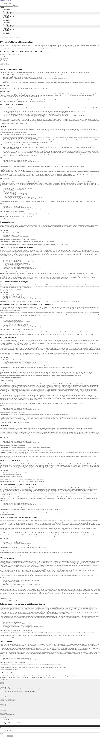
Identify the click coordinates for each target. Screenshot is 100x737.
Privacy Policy (3, 717)
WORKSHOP (6, 9)
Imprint (1, 715)
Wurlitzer (2, 683)
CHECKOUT (10, 736)
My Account (6, 719)
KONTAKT (6, 19)
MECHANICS (9, 13)
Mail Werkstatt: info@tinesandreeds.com (8, 700)
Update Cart (3, 736)
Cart (4, 723)
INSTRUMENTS (7, 17)
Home (1, 37)
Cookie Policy (31, 691)
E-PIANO (5, 11)
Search (15, 5)
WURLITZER (6, 15)
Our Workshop (3, 710)
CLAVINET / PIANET (8, 16)
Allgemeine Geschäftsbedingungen (7, 714)
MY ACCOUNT (7, 3)
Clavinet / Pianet (3, 684)
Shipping (2, 711)
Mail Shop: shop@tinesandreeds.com (7, 699)
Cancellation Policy (4, 713)
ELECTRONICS (10, 12)
